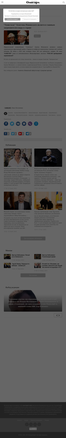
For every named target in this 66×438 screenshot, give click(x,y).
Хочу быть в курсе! (12, 19)
